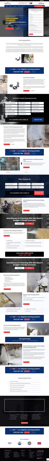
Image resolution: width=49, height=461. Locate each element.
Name (30, 13)
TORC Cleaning (7, 144)
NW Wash (32, 90)
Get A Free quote (39, 6)
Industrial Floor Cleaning (17, 453)
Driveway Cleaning (7, 456)
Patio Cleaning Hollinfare (24, 414)
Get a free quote (10, 28)
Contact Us (23, 6)
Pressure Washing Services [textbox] (32, 25)
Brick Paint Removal (16, 456)
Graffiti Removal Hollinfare (35, 415)
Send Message (31, 34)
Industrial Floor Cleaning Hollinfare (36, 414)
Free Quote (33, 71)
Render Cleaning (7, 452)
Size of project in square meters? (33, 26)
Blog (19, 6)
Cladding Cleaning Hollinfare (13, 416)
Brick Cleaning (7, 235)
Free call (29, 223)
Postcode (30, 21)
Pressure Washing (7, 289)
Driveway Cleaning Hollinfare (24, 415)
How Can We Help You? (32, 29)
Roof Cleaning (7, 454)
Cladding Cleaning (7, 453)
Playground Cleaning (16, 455)
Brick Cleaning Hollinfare (24, 416)
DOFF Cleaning (26, 90)
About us (10, 6)
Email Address (31, 16)
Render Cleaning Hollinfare (13, 415)
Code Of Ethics (31, 457)
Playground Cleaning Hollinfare (36, 416)
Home (7, 6)
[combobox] (36, 25)
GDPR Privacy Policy (32, 452)
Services (14, 6)
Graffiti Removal (16, 454)
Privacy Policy (31, 454)
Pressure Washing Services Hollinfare (15, 414)
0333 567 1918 (41, 3)
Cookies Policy (31, 453)
